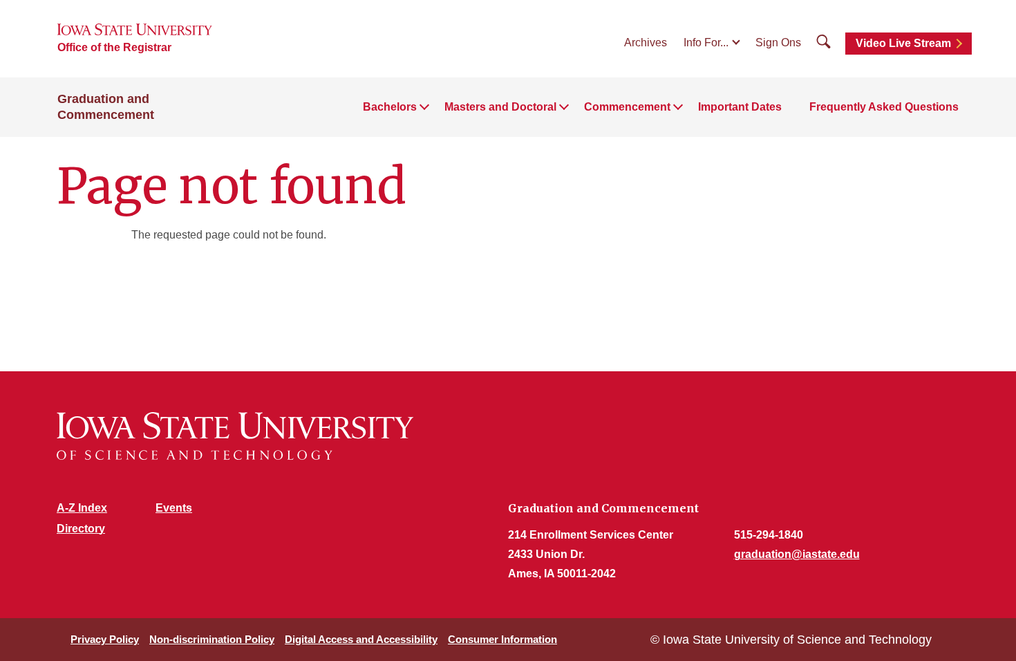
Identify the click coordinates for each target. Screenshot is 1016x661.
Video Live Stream (903, 43)
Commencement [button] (627, 107)
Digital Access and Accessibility (361, 639)
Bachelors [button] (390, 107)
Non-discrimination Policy (211, 639)
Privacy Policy (104, 639)
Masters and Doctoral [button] (500, 107)
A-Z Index (82, 508)
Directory (81, 528)
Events (174, 508)
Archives (645, 42)
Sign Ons (778, 42)
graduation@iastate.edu (797, 554)
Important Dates (740, 107)
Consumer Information (502, 639)
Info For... (706, 42)
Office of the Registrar (114, 47)
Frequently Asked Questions (884, 107)
